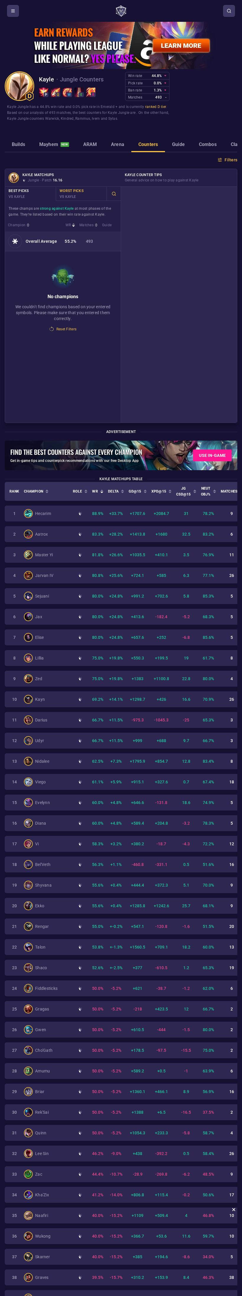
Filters (231, 160)
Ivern (96, 119)
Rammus (82, 119)
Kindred (67, 119)
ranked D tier (155, 107)
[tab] (18, 145)
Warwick (52, 119)
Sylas (112, 119)
